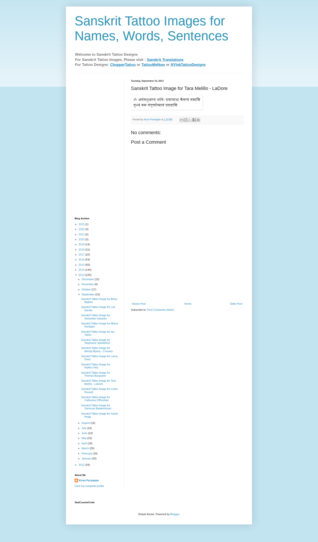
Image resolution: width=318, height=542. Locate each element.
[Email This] (182, 120)
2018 (82, 249)
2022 (82, 229)
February (87, 453)
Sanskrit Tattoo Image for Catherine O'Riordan (95, 399)
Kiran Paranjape (89, 480)
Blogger (174, 514)
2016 (82, 259)
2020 (82, 239)
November (88, 284)
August (86, 423)
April (85, 443)
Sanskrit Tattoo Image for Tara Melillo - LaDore (98, 382)
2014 (82, 269)
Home (187, 303)
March (86, 448)
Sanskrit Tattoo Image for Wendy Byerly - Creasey (97, 350)
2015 (82, 264)
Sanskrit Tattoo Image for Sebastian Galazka (95, 317)
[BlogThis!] (186, 120)
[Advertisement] (187, 270)
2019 (82, 244)
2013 (82, 275)
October (87, 289)
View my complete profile (89, 486)
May (84, 438)
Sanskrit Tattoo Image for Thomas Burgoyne (95, 374)
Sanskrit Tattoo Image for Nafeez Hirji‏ (95, 366)
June (85, 433)
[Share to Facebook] (194, 120)
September (88, 294)
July (84, 428)
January (87, 458)
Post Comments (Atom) (160, 309)
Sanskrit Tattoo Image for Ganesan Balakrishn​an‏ (96, 407)
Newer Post (139, 303)
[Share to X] (190, 120)
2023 (82, 224)
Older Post (236, 303)
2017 (82, 254)
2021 (82, 234)
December (88, 279)
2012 (82, 464)
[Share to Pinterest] (198, 120)
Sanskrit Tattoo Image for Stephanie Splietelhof (95, 342)
